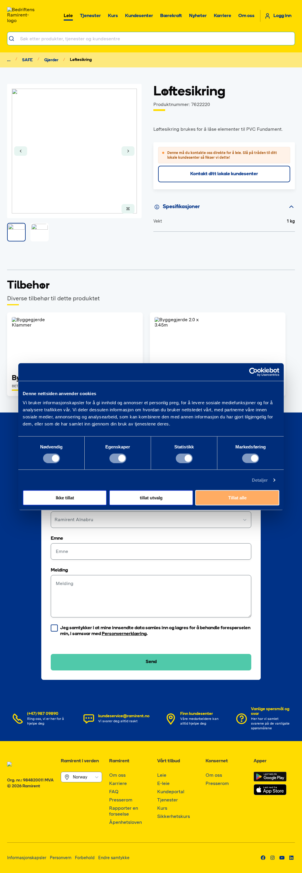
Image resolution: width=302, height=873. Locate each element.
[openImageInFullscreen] (128, 208)
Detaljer (260, 479)
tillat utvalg (151, 497)
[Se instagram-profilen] (272, 857)
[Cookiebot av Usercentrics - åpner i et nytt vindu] (253, 371)
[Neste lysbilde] (128, 151)
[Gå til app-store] (270, 789)
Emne (57, 538)
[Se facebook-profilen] (263, 857)
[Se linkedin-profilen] (291, 857)
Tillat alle (237, 497)
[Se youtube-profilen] (281, 857)
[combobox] (151, 38)
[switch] (117, 458)
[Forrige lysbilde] (20, 151)
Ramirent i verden (80, 761)
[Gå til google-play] (270, 777)
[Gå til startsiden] (22, 16)
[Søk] (13, 38)
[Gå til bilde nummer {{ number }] (16, 232)
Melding (59, 570)
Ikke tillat (65, 497)
